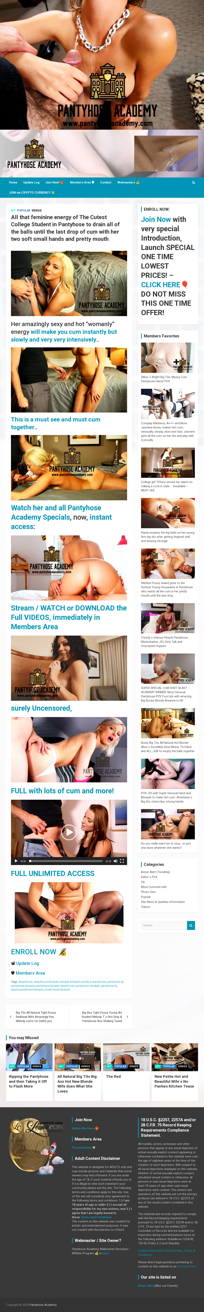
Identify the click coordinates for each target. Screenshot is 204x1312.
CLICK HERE (160, 285)
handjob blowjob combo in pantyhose (82, 981)
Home (13, 182)
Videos (37, 210)
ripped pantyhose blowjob (27, 989)
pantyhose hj (109, 985)
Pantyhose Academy (43, 1305)
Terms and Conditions (96, 1217)
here (105, 1253)
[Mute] (116, 861)
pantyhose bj (115, 981)
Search (191, 925)
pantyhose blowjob (23, 985)
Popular (23, 210)
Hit (13, 210)
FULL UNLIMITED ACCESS (52, 873)
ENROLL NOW (33, 952)
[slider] (66, 861)
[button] (69, 832)
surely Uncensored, (41, 708)
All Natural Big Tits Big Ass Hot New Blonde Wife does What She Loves (77, 1083)
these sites (146, 1286)
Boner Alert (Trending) (155, 872)
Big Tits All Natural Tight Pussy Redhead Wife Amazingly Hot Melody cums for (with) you (36, 1017)
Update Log (31, 182)
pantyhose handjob (88, 985)
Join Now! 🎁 (54, 182)
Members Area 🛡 (82, 182)
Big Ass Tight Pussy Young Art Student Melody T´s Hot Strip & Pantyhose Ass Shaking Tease (101, 1017)
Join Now (156, 219)
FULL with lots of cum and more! (62, 791)
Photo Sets (148, 892)
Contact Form (187, 1266)
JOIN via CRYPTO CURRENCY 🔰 (32, 192)
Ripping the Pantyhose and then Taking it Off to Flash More (28, 1081)
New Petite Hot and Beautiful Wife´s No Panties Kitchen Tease (174, 1081)
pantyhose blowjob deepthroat (55, 985)
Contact (105, 182)
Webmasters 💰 (128, 182)
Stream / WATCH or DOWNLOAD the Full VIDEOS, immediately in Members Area (69, 617)
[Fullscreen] (122, 861)
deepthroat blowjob (46, 981)
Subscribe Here (83, 1128)
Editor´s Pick (149, 877)
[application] (69, 832)
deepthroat (25, 981)
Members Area (30, 973)
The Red (113, 1076)
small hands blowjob (57, 989)
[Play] (16, 861)
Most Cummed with (154, 887)
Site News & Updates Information (163, 902)
